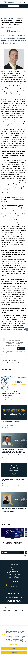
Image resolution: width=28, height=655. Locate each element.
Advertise (14, 569)
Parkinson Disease (6, 360)
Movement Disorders (7, 362)
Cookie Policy (24, 641)
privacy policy (5, 352)
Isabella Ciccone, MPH (8, 425)
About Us (14, 563)
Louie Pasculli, (6, 483)
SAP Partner (7, 14)
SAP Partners (14, 360)
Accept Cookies (14, 652)
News (16, 610)
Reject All (14, 648)
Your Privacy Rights (14, 577)
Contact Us (14, 568)
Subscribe (20, 348)
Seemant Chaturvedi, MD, (9, 454)
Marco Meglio (6, 397)
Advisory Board (14, 564)
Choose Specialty (12, 6)
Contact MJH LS (14, 571)
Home (2, 14)
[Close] (26, 627)
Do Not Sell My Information (14, 573)
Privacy (14, 576)
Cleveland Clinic (17, 362)
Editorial (14, 566)
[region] (14, 640)
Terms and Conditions (14, 574)
